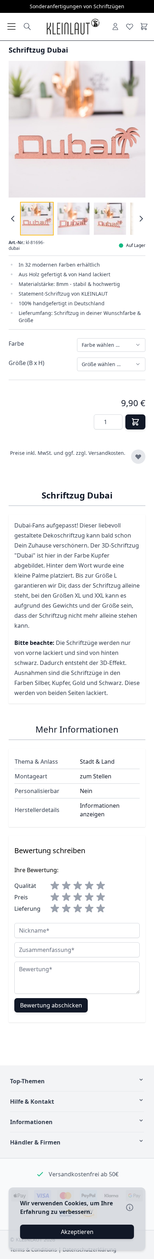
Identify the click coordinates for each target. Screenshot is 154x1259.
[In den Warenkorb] (135, 421)
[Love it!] (129, 26)
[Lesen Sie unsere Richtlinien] (129, 1207)
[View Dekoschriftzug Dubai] (37, 218)
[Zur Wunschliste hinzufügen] (138, 456)
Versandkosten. (106, 452)
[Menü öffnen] (11, 26)
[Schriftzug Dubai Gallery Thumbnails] (77, 218)
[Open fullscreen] (77, 129)
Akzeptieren (77, 1232)
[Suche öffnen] (27, 26)
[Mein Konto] (115, 26)
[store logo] (73, 27)
